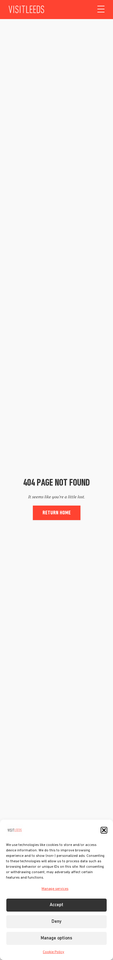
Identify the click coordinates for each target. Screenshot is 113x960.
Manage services (55, 889)
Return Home (56, 513)
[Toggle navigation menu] (101, 9)
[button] (104, 830)
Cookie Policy (53, 952)
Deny (56, 921)
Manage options (56, 938)
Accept (56, 905)
